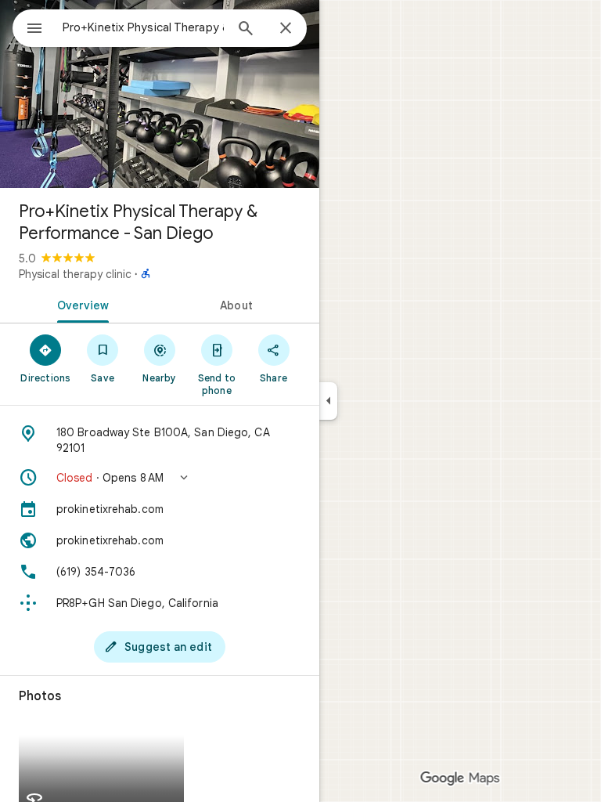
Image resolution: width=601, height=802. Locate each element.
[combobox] (143, 27)
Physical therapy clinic (75, 274)
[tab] (80, 304)
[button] (159, 477)
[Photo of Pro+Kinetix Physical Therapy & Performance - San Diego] (159, 94)
